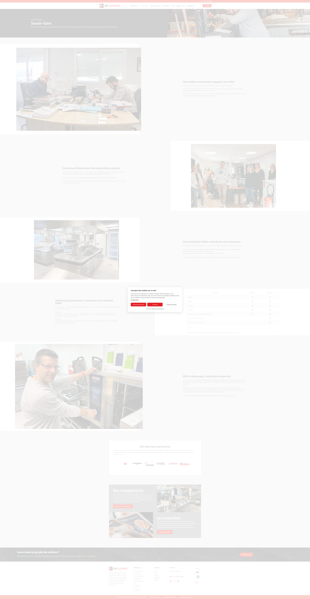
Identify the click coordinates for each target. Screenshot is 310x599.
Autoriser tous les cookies (138, 304)
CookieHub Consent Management (157, 308)
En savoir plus (134, 300)
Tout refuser (155, 304)
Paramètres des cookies (171, 304)
